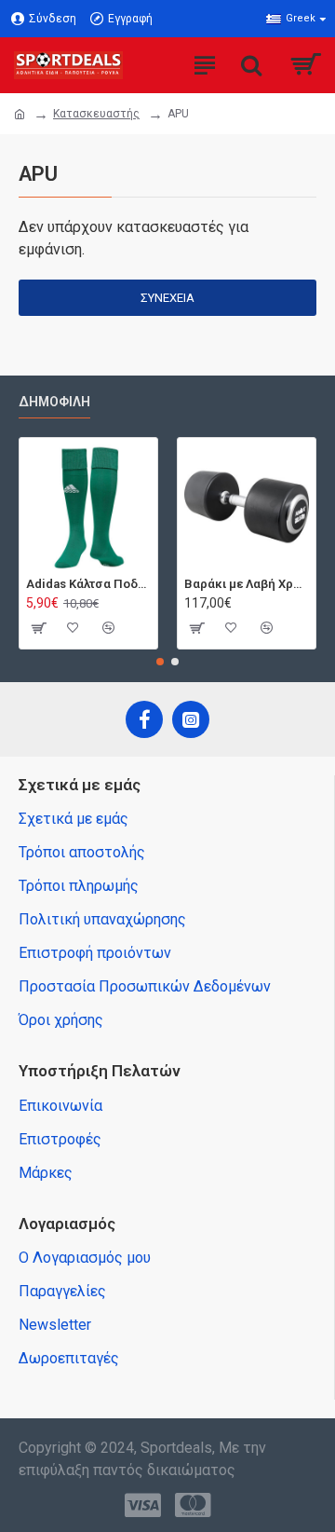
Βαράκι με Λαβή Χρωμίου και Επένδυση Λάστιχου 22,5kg (246, 584)
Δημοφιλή (54, 401)
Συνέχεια (167, 298)
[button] (160, 661)
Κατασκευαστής (96, 113)
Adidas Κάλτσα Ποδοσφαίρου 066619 (88, 584)
